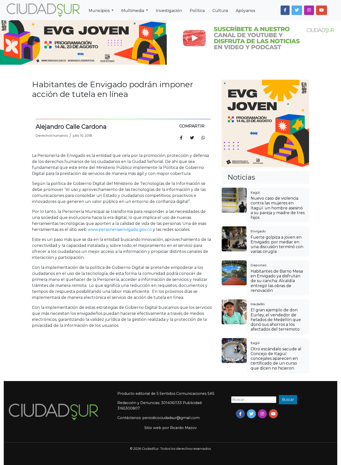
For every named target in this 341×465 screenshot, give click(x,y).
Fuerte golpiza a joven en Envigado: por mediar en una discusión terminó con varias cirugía (277, 244)
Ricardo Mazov (183, 428)
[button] (285, 10)
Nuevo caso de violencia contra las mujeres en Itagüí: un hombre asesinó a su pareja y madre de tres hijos (278, 208)
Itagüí (255, 192)
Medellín (258, 304)
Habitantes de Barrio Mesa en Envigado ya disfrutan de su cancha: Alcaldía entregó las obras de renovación (277, 281)
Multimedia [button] (133, 10)
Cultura (220, 10)
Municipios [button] (100, 10)
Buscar (288, 399)
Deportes (258, 265)
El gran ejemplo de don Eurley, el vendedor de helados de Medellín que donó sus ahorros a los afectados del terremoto (276, 320)
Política (197, 10)
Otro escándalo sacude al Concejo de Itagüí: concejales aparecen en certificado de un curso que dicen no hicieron (276, 359)
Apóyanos (245, 10)
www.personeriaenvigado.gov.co (120, 229)
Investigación (169, 10)
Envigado (258, 231)
